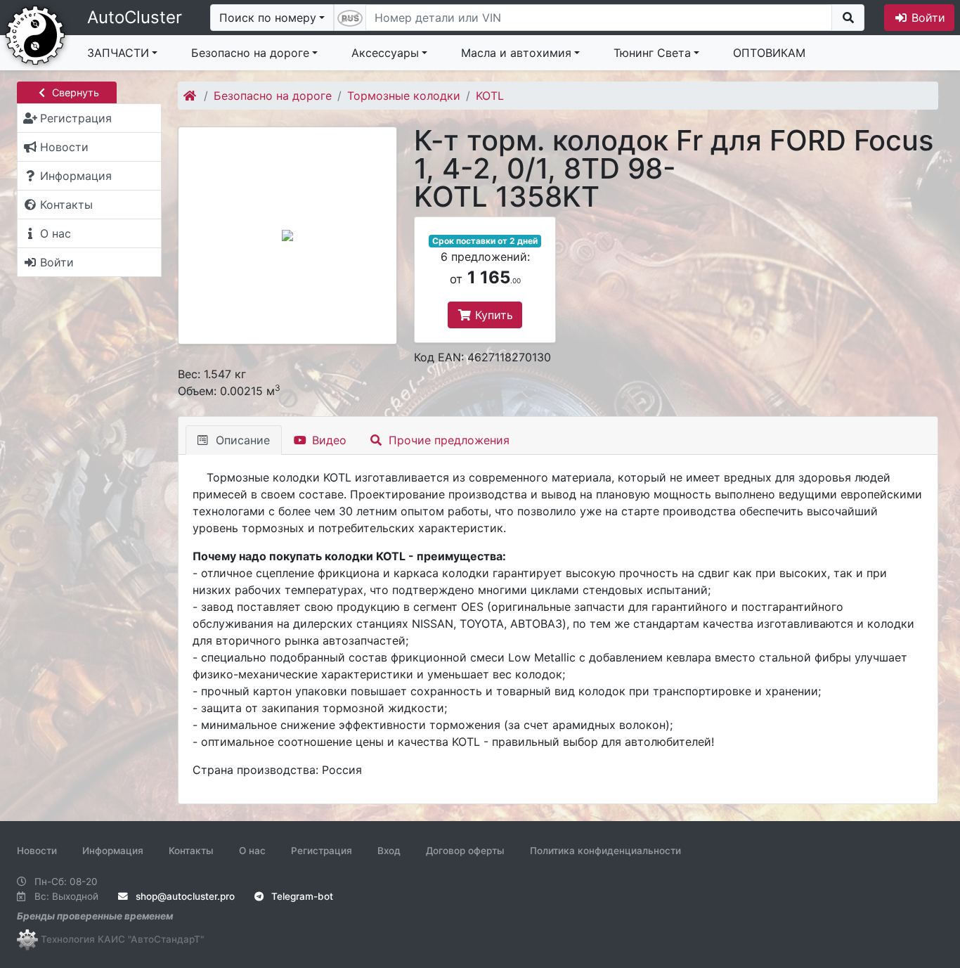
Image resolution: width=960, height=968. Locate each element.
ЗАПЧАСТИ (118, 53)
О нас (252, 850)
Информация (112, 850)
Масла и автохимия (516, 53)
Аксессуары (385, 53)
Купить (492, 315)
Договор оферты (465, 850)
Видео (327, 440)
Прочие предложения (447, 440)
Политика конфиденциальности (605, 850)
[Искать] (847, 17)
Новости (37, 850)
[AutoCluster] (35, 34)
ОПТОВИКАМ (769, 53)
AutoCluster (134, 17)
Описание (241, 440)
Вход (389, 850)
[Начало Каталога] (190, 96)
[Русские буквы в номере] (350, 17)
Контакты (191, 850)
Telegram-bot (300, 896)
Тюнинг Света (652, 53)
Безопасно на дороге (250, 53)
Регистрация (321, 850)
